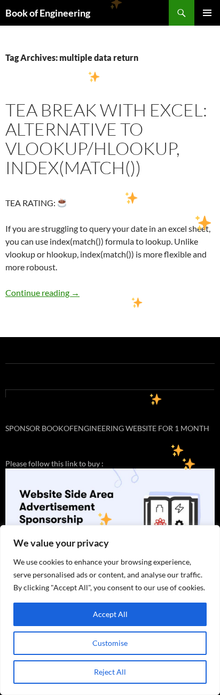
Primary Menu (207, 13)
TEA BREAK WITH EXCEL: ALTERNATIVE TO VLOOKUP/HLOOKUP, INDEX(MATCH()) (106, 138)
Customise (110, 642)
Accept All (110, 614)
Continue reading (42, 292)
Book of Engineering (47, 13)
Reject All (110, 671)
